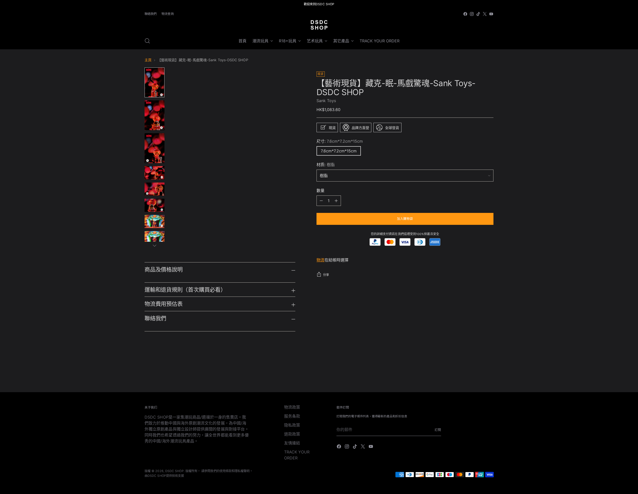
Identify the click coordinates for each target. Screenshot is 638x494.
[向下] (154, 245)
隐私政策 (292, 425)
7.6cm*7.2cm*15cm (339, 150)
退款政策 (292, 434)
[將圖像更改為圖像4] (154, 172)
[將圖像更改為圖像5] (154, 189)
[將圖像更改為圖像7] (154, 221)
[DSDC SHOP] (319, 24)
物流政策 (292, 407)
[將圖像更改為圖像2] (154, 115)
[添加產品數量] (321, 201)
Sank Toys (326, 100)
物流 (320, 259)
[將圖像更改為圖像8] (154, 237)
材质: (326, 164)
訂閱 (438, 430)
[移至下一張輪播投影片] (489, 375)
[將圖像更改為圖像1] (154, 82)
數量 (320, 190)
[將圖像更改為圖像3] (154, 148)
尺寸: (340, 141)
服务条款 (292, 416)
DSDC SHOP (174, 471)
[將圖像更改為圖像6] (154, 205)
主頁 (148, 60)
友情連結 (292, 442)
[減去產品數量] (336, 201)
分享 (326, 275)
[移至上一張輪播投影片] (478, 375)
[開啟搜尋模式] (147, 41)
